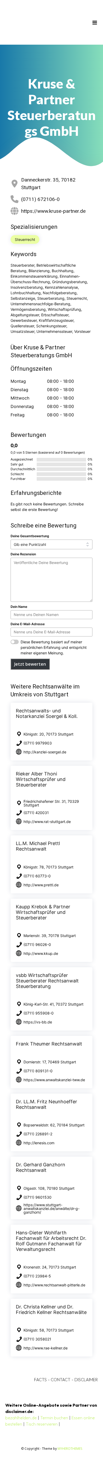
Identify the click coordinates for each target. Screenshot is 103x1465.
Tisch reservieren (42, 1424)
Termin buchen (54, 1417)
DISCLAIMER (86, 1379)
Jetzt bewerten (30, 664)
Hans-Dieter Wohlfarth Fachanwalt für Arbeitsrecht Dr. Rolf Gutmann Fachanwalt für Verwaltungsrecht (51, 1241)
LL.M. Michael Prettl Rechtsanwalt (38, 846)
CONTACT (61, 1379)
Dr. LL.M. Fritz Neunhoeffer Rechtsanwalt (46, 1104)
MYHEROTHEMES (70, 1448)
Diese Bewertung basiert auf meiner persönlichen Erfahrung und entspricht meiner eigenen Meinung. (54, 647)
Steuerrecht (25, 239)
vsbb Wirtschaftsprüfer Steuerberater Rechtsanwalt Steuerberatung (47, 980)
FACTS (40, 1379)
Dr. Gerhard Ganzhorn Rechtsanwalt (40, 1167)
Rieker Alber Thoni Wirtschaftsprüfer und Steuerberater (40, 779)
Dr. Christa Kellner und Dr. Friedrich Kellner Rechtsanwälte (51, 1309)
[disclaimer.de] (44, 22)
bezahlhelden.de (21, 1417)
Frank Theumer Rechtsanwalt (49, 1044)
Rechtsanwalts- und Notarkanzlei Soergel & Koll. (47, 713)
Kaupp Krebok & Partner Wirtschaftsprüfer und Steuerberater (43, 912)
